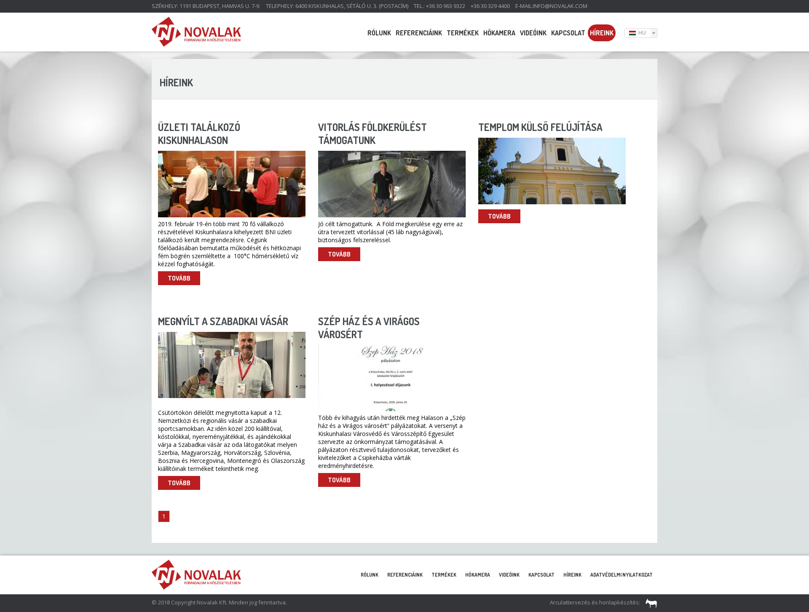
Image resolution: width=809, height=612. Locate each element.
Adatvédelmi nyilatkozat (621, 575)
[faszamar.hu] (649, 602)
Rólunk (379, 33)
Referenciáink (419, 33)
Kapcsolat (568, 33)
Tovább (179, 278)
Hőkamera (499, 33)
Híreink (601, 33)
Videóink (533, 33)
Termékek (463, 33)
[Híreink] (196, 44)
